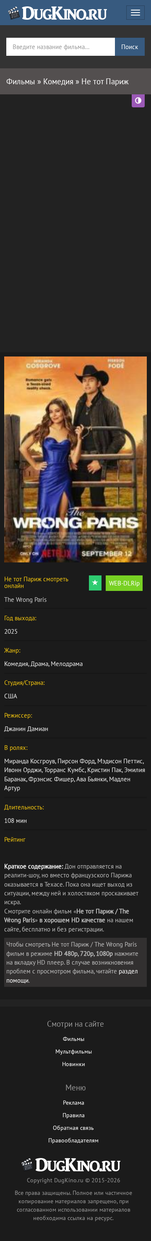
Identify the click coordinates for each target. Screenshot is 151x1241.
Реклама (73, 1102)
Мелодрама (67, 664)
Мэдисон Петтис (120, 761)
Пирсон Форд (76, 761)
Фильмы (73, 1039)
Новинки (73, 1064)
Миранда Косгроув (29, 761)
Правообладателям (73, 1140)
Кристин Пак (104, 770)
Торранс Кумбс (64, 770)
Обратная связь (73, 1128)
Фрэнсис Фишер (51, 779)
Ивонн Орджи (23, 770)
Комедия (16, 664)
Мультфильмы (73, 1051)
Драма (39, 664)
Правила (73, 1115)
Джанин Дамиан (26, 729)
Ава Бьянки (91, 779)
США (10, 696)
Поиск (129, 47)
